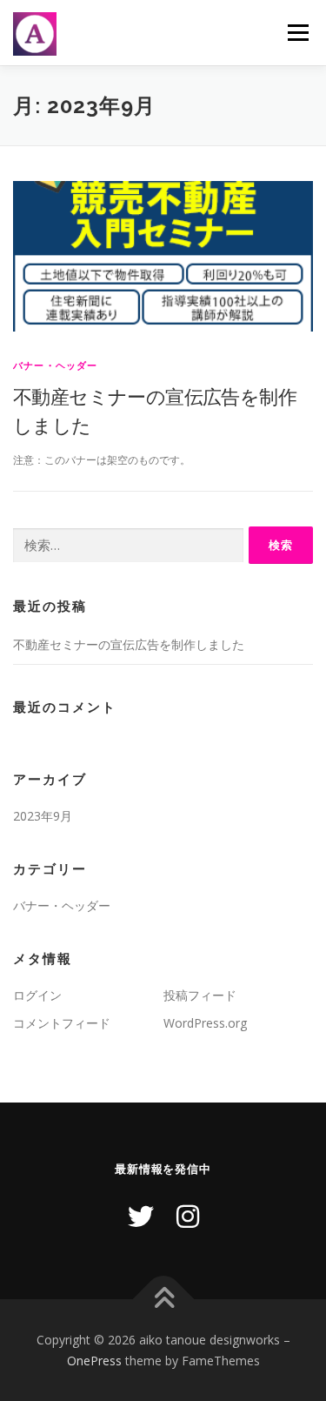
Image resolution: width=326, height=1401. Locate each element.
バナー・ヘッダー (55, 365)
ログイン (37, 995)
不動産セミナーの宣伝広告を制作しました (128, 644)
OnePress (94, 1360)
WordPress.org (205, 1023)
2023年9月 (42, 816)
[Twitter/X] (141, 1216)
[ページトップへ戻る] (163, 1299)
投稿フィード (199, 995)
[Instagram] (187, 1216)
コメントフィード (61, 1023)
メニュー (298, 32)
